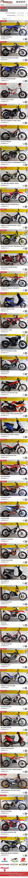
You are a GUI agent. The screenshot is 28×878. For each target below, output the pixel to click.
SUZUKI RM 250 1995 (6, 602)
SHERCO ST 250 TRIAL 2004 (8, 685)
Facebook (17, 2)
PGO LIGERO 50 (5, 581)
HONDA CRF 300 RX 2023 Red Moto (10, 204)
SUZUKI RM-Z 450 (5, 664)
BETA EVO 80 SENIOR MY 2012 (8, 455)
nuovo (3, 335)
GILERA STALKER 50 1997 (7, 748)
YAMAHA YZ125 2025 (6, 37)
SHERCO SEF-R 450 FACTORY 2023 (9, 57)
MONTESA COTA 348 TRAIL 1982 (9, 392)
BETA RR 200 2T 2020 (6, 330)
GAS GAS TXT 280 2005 (7, 539)
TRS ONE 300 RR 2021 (6, 644)
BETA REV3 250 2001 (6, 727)
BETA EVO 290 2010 (6, 141)
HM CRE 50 (3, 623)
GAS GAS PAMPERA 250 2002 (8, 78)
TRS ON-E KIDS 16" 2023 (7, 99)
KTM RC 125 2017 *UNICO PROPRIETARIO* (12, 413)
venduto (3, 41)
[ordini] (22, 2)
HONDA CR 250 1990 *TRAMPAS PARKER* (11, 769)
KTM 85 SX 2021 (5, 518)
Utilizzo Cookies (18, 875)
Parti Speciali (22, 7)
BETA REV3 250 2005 (6, 706)
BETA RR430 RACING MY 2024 (8, 832)
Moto (2, 7)
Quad (7, 7)
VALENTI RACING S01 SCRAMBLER (9, 853)
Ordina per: (4, 18)
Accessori (4, 10)
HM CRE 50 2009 (5, 371)
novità (3, 21)
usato (3, 62)
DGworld (26, 877)
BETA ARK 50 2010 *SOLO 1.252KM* (10, 434)
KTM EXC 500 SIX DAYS (7, 560)
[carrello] (19, 2)
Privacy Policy (25, 875)
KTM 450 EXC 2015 (6, 497)
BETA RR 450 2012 (5, 476)
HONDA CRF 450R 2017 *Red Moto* (10, 288)
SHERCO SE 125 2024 (6, 811)
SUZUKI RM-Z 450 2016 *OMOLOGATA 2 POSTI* (13, 246)
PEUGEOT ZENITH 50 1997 (7, 309)
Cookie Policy (11, 875)
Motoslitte (13, 7)
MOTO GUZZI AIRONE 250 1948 (9, 267)
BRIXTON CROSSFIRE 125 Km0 (8, 350)
